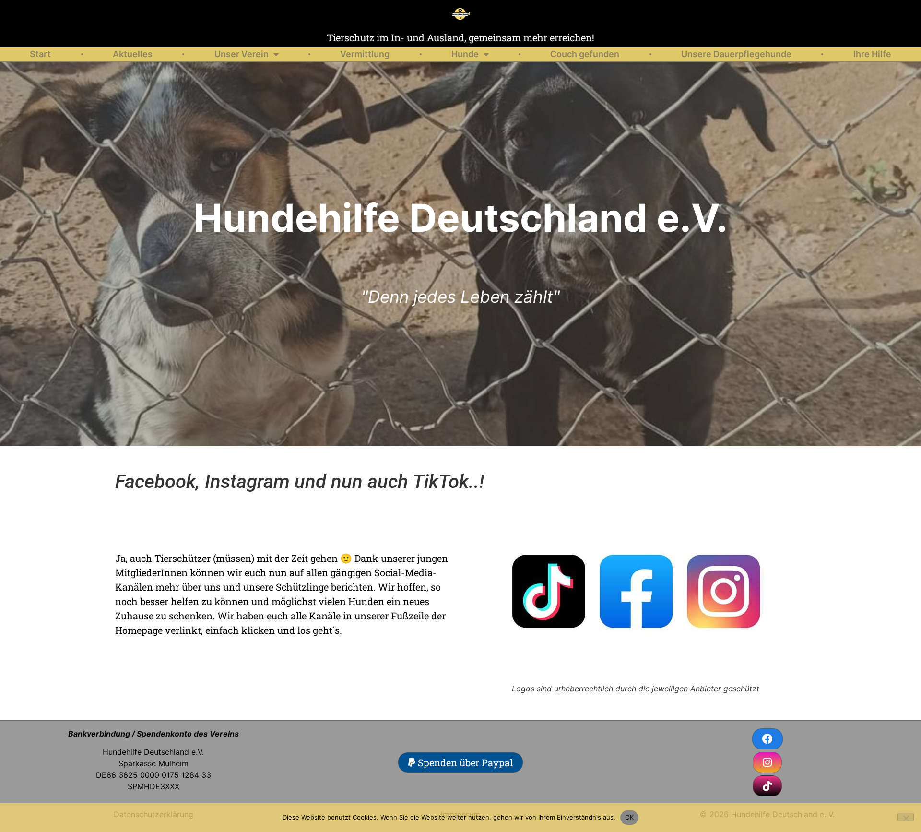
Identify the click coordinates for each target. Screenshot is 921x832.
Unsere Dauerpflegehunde (736, 54)
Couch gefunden (584, 54)
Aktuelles (133, 54)
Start (40, 54)
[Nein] (905, 817)
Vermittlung (365, 54)
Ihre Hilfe (872, 54)
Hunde (465, 54)
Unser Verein (241, 54)
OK (629, 817)
